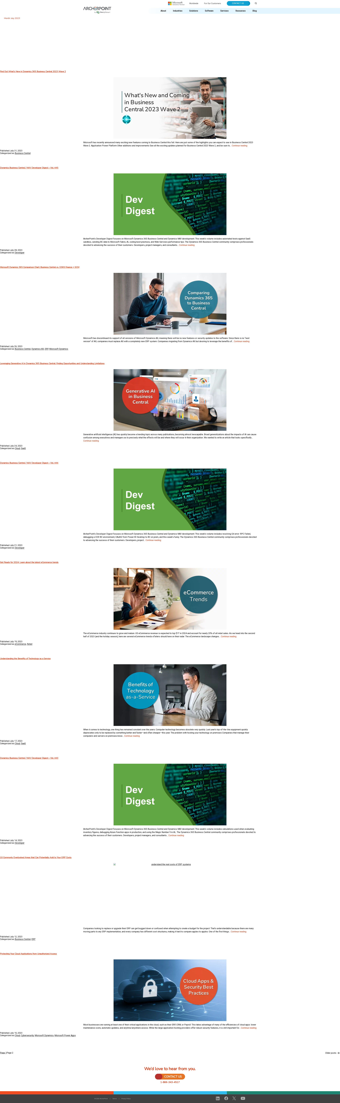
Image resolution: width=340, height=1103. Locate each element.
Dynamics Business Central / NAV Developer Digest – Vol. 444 (29, 462)
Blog (254, 11)
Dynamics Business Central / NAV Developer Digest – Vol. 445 (29, 167)
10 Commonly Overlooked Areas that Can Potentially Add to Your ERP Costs (35, 857)
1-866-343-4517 (170, 1082)
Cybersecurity (27, 1035)
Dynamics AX (37, 349)
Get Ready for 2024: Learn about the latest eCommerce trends (29, 562)
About (163, 11)
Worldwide (193, 3)
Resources (240, 11)
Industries (177, 11)
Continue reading (239, 145)
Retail (29, 644)
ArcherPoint (97, 8)
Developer (19, 252)
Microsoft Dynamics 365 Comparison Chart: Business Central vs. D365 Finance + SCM (39, 267)
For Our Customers (212, 3)
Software (209, 11)
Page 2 (10, 1053)
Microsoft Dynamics (58, 349)
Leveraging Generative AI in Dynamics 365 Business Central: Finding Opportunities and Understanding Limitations (52, 363)
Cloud (17, 448)
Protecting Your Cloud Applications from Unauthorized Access (28, 953)
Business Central (23, 153)
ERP (46, 349)
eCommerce (20, 644)
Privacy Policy (126, 1099)
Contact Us (238, 3)
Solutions (193, 11)
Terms (114, 1099)
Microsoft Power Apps (65, 1035)
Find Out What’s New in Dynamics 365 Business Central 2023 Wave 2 (33, 71)
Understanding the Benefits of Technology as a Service (25, 658)
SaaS (23, 448)
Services (224, 11)
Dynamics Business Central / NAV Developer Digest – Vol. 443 (29, 758)
